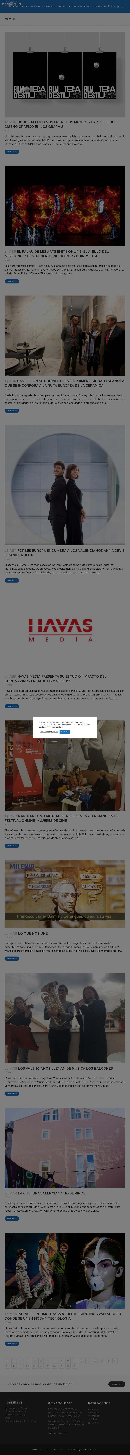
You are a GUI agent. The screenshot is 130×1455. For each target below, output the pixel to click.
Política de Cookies (54, 727)
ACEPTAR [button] (64, 732)
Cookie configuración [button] (49, 732)
